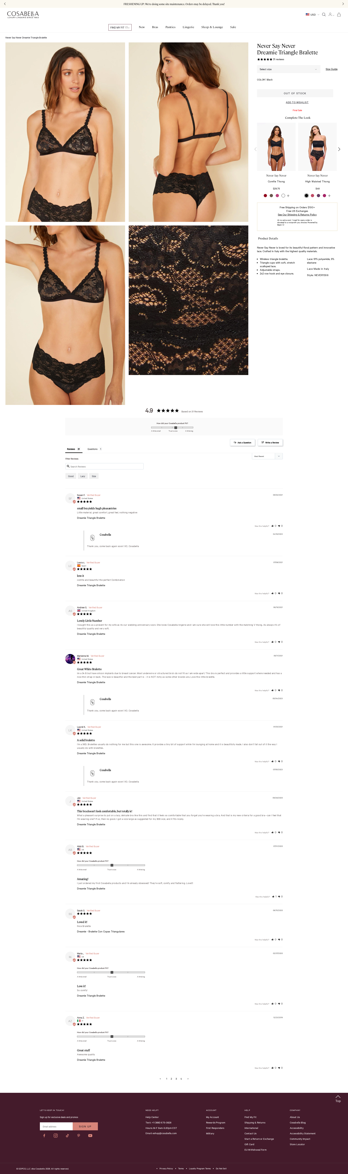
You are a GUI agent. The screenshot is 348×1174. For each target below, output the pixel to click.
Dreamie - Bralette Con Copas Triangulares (101, 931)
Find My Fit (117, 27)
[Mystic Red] (265, 195)
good (71, 476)
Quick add (276, 160)
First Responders (215, 1127)
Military (210, 1133)
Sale (233, 27)
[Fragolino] (312, 195)
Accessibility (297, 1127)
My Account (212, 1117)
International (251, 1127)
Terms (181, 1168)
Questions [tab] (93, 448)
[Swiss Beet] (324, 195)
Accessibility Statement (303, 1133)
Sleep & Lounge (212, 27)
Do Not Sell (221, 1168)
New (142, 27)
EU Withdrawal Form (256, 1149)
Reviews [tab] (71, 448)
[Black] (306, 195)
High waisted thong (317, 181)
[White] (283, 195)
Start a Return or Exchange (259, 1138)
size (94, 476)
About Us (295, 1117)
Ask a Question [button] (244, 442)
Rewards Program (215, 1122)
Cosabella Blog (298, 1122)
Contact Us (251, 1133)
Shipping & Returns (255, 1122)
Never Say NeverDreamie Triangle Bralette (287, 48)
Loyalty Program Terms (200, 1168)
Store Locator (297, 1144)
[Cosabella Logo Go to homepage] (23, 14)
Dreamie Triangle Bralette (91, 517)
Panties (170, 27)
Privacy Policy (166, 1168)
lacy (82, 476)
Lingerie (188, 27)
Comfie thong (276, 181)
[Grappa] (318, 195)
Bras (155, 27)
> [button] (187, 1078)
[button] (339, 149)
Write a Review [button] (272, 442)
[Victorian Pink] (277, 195)
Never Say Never (276, 175)
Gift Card (249, 1144)
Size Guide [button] (331, 69)
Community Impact (300, 1138)
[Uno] (271, 195)
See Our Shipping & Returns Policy (297, 214)
